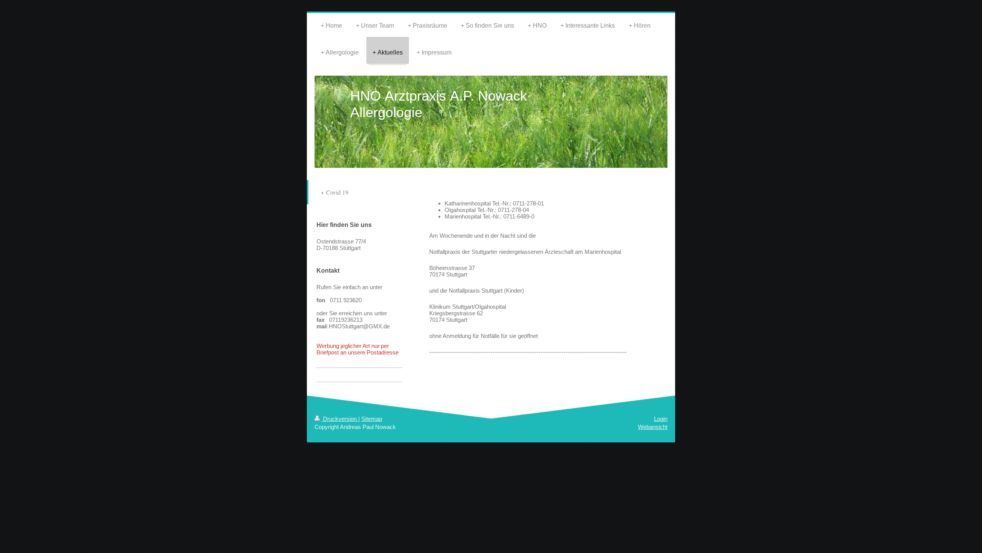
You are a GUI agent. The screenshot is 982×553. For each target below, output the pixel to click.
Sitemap (371, 419)
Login (660, 419)
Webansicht (652, 427)
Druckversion (339, 419)
